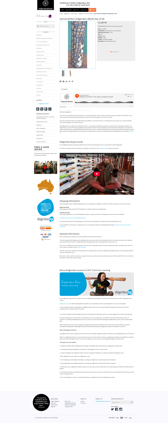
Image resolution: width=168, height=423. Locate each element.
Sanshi (82, 401)
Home (62, 10)
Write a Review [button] (118, 26)
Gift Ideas (38, 95)
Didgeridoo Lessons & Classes (42, 45)
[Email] (63, 81)
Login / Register (55, 401)
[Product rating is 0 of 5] (101, 26)
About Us (76, 10)
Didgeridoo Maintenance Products (44, 68)
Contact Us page (81, 247)
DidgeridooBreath (63, 110)
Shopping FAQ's (39, 135)
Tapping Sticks (39, 85)
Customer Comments (41, 141)
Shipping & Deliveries (70, 403)
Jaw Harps (38, 88)
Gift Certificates (39, 91)
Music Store (38, 48)
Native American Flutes (41, 71)
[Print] (66, 81)
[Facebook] (60, 81)
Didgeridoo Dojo (64, 303)
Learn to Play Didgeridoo (41, 41)
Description (64, 89)
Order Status (54, 405)
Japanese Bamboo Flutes (42, 75)
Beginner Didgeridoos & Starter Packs (44, 38)
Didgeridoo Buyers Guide (41, 121)
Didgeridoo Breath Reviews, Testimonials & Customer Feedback (45, 117)
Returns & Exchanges (70, 405)
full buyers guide (103, 148)
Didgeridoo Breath (43, 103)
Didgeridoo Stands (40, 51)
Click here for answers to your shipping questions (73, 218)
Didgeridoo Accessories (41, 58)
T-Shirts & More (39, 81)
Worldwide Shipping (40, 131)
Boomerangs (39, 78)
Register (53, 406)
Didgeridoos (39, 35)
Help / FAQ (67, 401)
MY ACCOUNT (69, 10)
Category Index (69, 406)
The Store (83, 403)
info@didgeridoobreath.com (103, 401)
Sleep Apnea (39, 125)
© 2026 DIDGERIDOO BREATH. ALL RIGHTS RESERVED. (46, 417)
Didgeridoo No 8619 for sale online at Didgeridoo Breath (79, 110)
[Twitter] (69, 81)
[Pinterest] (72, 81)
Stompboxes (39, 65)
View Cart (53, 403)
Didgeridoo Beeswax (40, 61)
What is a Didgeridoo (40, 128)
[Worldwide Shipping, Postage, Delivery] (45, 228)
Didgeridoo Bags (40, 55)
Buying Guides (39, 138)
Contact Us (84, 10)
